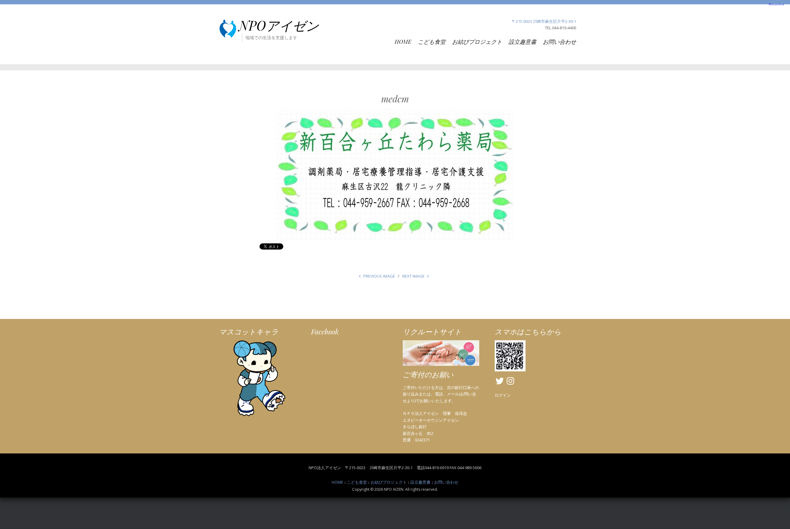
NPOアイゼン (279, 25)
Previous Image (379, 276)
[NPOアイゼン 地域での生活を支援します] (227, 28)
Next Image (413, 276)
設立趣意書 (522, 41)
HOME (403, 41)
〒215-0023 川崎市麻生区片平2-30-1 (544, 21)
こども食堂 (432, 41)
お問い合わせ (559, 41)
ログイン (503, 395)
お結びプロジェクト (477, 41)
